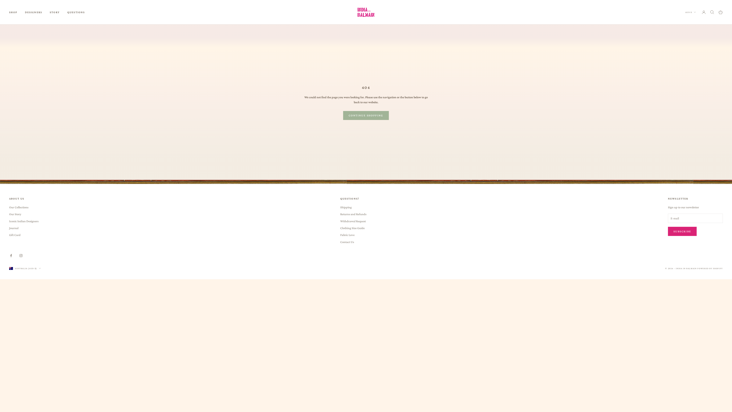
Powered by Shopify (710, 268)
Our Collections (18, 207)
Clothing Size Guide (352, 228)
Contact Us (347, 242)
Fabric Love (347, 235)
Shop (13, 12)
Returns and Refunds (353, 214)
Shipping (346, 207)
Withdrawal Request (353, 221)
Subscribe (682, 231)
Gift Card (15, 235)
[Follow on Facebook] (11, 256)
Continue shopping (366, 115)
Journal (13, 228)
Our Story (15, 214)
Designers (33, 12)
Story (55, 12)
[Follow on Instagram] (21, 256)
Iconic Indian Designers (24, 221)
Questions (76, 12)
